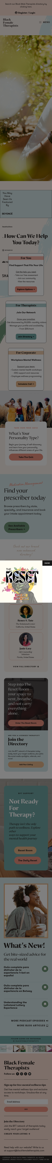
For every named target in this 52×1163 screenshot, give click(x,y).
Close (47, 563)
